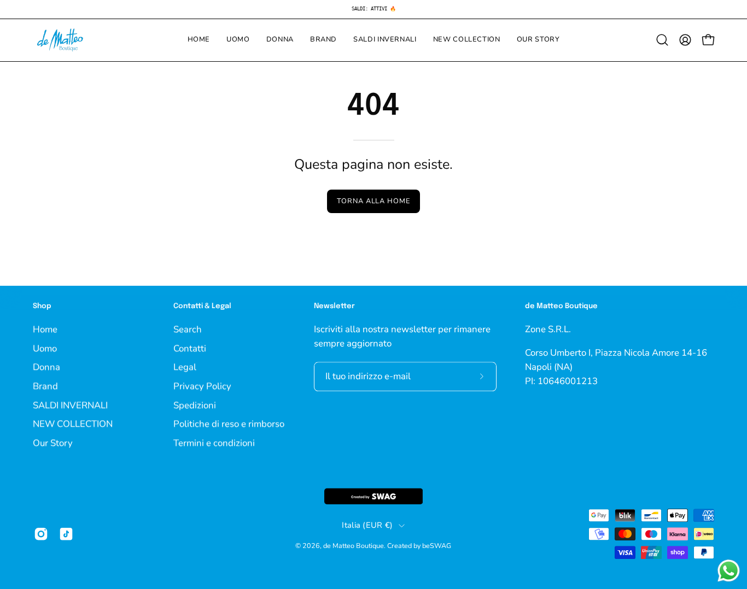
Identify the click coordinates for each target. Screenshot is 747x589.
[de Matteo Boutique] (60, 40)
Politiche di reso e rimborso (228, 423)
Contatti (189, 347)
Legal (184, 367)
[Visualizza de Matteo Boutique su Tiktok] (66, 534)
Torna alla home (373, 201)
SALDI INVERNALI (70, 404)
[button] (662, 39)
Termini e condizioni (214, 443)
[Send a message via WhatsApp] (729, 571)
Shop (42, 306)
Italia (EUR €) (367, 525)
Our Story (53, 443)
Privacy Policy (202, 386)
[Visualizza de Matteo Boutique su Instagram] (41, 534)
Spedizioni (194, 404)
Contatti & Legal (202, 306)
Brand (45, 386)
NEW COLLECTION (73, 423)
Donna (46, 367)
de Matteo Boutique (353, 546)
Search (187, 329)
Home (45, 329)
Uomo (45, 347)
